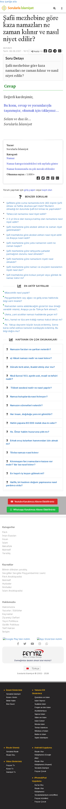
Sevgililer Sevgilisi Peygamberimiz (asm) (23, 573)
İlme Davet (10, 704)
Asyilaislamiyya (40, 711)
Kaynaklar (7, 614)
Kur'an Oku (39, 785)
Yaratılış (6, 553)
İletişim (6, 631)
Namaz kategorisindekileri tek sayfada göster (32, 163)
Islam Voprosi (40, 701)
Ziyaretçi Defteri (11, 617)
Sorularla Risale (12, 752)
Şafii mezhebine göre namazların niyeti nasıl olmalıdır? (29, 260)
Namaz (11, 158)
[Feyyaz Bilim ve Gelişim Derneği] (33, 654)
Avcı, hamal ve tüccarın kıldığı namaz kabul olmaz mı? (33, 319)
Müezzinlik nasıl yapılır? (17, 292)
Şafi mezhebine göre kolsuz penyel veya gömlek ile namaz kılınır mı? (34, 276)
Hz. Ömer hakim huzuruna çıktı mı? (29, 431)
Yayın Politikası (10, 621)
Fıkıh (4, 532)
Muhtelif (6, 549)
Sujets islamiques (41, 738)
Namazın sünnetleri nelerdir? (26, 405)
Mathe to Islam (40, 734)
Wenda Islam (40, 724)
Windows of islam (41, 731)
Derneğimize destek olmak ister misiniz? (32, 660)
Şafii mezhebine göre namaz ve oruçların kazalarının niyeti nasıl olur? (34, 268)
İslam (5, 542)
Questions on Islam (42, 697)
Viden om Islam (40, 717)
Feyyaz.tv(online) (41, 798)
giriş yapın (29, 190)
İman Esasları (9, 535)
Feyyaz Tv (10, 765)
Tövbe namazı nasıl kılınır (24, 452)
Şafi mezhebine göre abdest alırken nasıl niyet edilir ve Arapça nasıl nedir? (34, 236)
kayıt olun (47, 190)
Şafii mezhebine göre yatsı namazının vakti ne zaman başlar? (31, 244)
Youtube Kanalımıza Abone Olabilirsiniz (34, 501)
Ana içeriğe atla (8, 1)
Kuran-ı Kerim (11, 697)
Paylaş (36, 51)
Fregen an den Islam (43, 707)
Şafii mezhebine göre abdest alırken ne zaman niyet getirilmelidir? (34, 228)
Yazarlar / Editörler (12, 610)
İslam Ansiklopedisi (12, 590)
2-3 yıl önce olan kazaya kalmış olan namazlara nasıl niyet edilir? (34, 220)
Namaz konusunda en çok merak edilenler (31, 168)
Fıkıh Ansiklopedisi (12, 576)
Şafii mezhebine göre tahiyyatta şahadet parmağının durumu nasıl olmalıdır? (28, 252)
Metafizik (7, 546)
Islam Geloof (39, 721)
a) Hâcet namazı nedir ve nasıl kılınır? (31, 358)
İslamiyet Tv (11, 772)
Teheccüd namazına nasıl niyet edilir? (26, 214)
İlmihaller (7, 587)
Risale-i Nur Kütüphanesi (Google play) (43, 755)
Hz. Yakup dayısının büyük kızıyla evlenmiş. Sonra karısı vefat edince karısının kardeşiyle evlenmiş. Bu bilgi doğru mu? (30, 327)
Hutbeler (6, 583)
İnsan (5, 539)
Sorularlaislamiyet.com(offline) (46, 795)
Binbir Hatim (11, 701)
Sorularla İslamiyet (13, 694)
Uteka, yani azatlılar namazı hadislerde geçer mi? (31, 314)
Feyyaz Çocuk (40, 771)
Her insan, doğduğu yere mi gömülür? (31, 414)
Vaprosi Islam (40, 714)
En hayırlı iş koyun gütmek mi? (27, 473)
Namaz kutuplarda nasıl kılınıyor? (29, 396)
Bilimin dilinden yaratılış (14, 569)
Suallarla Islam (40, 704)
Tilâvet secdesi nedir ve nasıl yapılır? (31, 387)
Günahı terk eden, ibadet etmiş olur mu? (32, 367)
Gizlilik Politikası (10, 624)
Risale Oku (10, 755)
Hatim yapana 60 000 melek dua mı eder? (33, 423)
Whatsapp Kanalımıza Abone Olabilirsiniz (34, 509)
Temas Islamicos (41, 728)
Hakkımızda (8, 607)
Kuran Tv (9, 769)
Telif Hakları (8, 628)
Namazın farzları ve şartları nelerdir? (30, 349)
